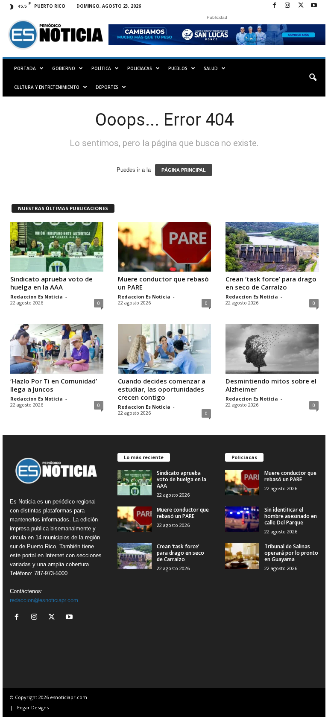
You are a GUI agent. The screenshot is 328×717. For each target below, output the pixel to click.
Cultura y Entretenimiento (46, 87)
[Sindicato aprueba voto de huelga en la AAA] (56, 247)
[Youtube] (314, 6)
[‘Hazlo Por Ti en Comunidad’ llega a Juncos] (56, 349)
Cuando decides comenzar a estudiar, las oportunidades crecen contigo (161, 389)
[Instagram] (287, 6)
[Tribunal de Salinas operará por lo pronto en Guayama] (242, 556)
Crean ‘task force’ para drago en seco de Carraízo (271, 283)
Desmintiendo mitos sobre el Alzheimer (271, 385)
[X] (301, 6)
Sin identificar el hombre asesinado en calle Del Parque (290, 516)
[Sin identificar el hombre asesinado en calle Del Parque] (242, 519)
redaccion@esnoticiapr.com (44, 600)
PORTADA (25, 68)
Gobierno (63, 68)
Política (101, 68)
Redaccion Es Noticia (36, 296)
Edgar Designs (33, 707)
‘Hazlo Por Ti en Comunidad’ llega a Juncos (53, 385)
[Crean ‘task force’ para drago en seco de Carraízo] (272, 247)
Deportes (107, 87)
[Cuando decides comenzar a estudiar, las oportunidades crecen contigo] (164, 349)
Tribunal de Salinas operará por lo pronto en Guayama (291, 553)
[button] (312, 77)
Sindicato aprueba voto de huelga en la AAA (51, 283)
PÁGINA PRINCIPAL (183, 170)
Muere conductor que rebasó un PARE (163, 283)
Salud (211, 68)
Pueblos (177, 68)
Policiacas (139, 68)
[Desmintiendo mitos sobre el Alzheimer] (272, 349)
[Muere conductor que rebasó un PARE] (164, 247)
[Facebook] (274, 6)
